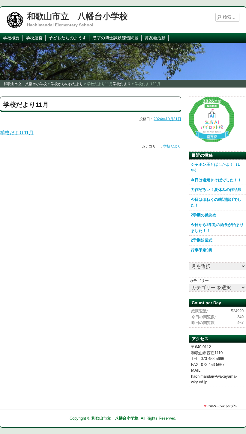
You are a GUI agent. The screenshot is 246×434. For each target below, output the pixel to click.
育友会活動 (155, 37)
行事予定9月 (201, 250)
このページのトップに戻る (222, 406)
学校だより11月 (17, 132)
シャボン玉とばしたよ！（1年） (215, 167)
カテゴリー (199, 280)
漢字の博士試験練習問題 (115, 37)
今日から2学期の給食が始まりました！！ (217, 227)
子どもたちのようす (67, 37)
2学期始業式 (201, 240)
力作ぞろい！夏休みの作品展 (216, 189)
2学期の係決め (203, 215)
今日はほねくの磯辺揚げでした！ (216, 202)
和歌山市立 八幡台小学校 (77, 16)
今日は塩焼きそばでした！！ (216, 180)
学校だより (172, 146)
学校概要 (11, 37)
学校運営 (34, 37)
